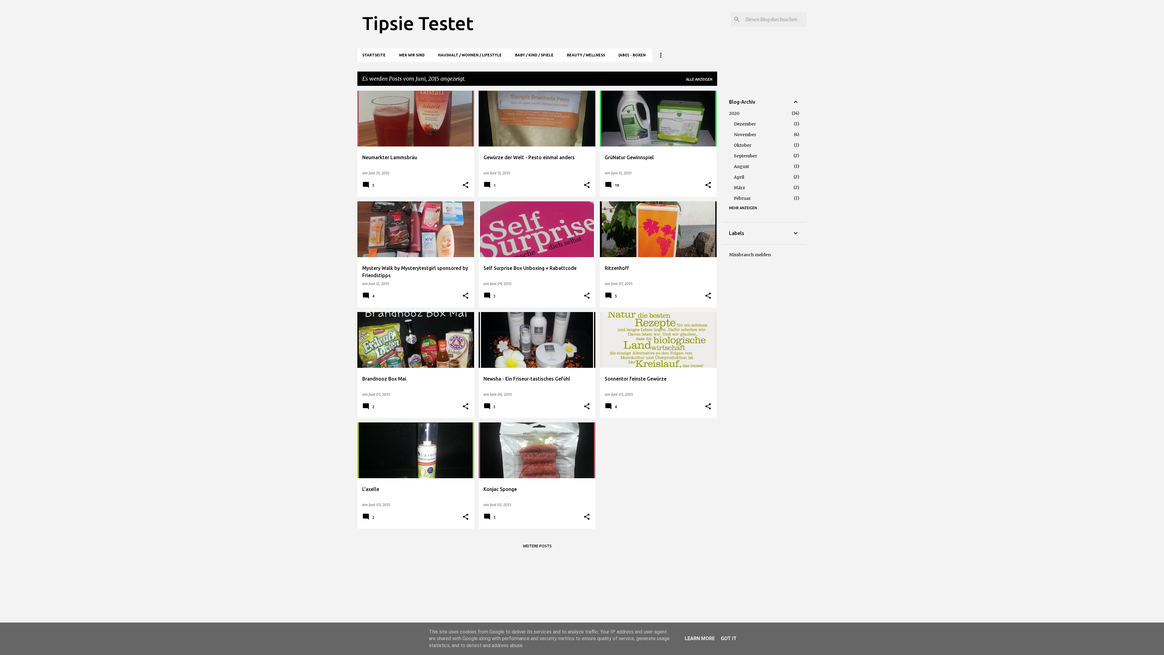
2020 (734, 113)
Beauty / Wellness (586, 55)
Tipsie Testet (417, 23)
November (745, 134)
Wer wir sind (412, 55)
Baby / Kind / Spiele (534, 55)
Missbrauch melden (750, 254)
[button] (465, 185)
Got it (729, 638)
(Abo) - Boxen (632, 55)
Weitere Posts (537, 546)
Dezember (745, 124)
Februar (742, 198)
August (741, 166)
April (739, 177)
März (739, 187)
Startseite (374, 55)
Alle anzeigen (699, 79)
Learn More (700, 638)
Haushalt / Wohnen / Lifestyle (470, 55)
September (745, 156)
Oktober (742, 145)
